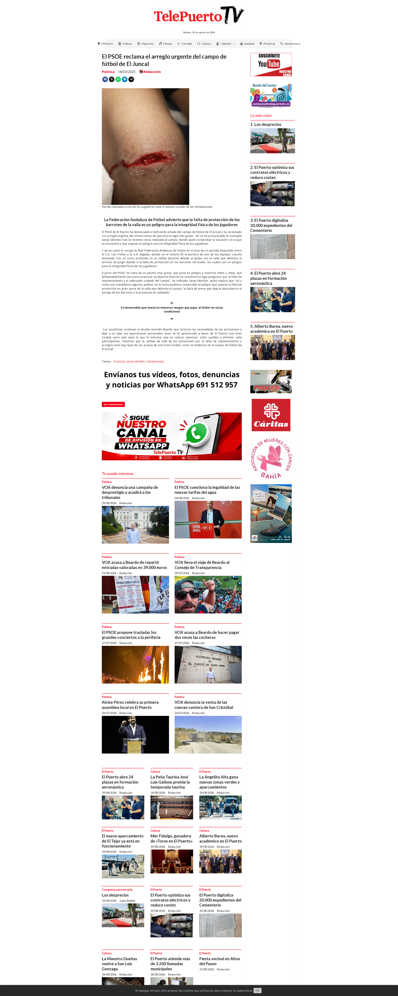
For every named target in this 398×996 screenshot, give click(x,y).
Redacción (152, 72)
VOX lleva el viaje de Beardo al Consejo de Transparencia (202, 565)
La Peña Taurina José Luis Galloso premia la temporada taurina (170, 781)
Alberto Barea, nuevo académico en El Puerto (220, 838)
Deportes (148, 43)
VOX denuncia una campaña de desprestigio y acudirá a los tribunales (130, 492)
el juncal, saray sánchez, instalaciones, (139, 361)
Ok (257, 990)
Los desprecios (115, 895)
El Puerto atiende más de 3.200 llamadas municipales (170, 963)
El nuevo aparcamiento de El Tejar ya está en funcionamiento (122, 840)
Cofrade (187, 43)
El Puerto (107, 43)
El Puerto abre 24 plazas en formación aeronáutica (120, 781)
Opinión (226, 43)
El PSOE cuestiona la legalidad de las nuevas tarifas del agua (207, 490)
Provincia (269, 43)
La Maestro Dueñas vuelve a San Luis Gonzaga (119, 963)
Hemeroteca (292, 43)
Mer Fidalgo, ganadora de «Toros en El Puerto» (171, 838)
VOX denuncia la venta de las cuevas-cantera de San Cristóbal (204, 705)
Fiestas (167, 43)
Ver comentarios (113, 404)
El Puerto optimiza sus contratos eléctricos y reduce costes (170, 900)
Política (127, 43)
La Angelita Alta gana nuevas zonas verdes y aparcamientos (219, 781)
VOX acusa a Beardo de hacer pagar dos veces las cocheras (207, 635)
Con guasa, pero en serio (117, 889)
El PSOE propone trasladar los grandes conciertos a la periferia (131, 635)
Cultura (206, 43)
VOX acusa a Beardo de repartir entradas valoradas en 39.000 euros (134, 565)
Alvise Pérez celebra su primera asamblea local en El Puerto (130, 705)
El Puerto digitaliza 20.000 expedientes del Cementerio (220, 900)
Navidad (249, 43)
